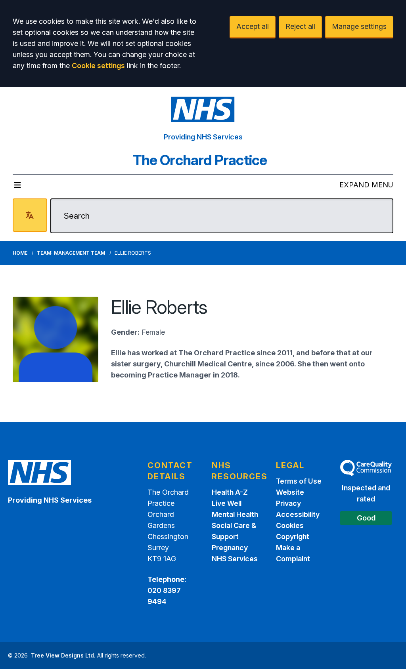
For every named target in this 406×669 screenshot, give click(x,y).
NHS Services (235, 559)
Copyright (292, 536)
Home (20, 253)
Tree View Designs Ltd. (63, 655)
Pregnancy (230, 547)
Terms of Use (299, 481)
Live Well (226, 503)
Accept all (252, 26)
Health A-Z (230, 492)
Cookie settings (98, 65)
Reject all (300, 26)
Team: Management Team (71, 253)
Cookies (290, 525)
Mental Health (235, 514)
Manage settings (359, 26)
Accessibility (298, 514)
